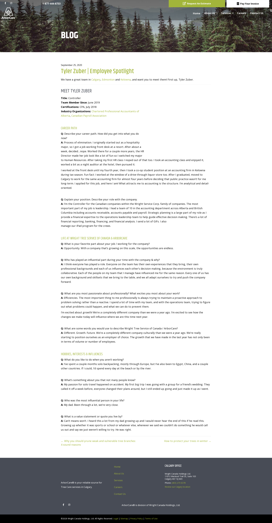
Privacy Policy (136, 518)
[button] (217, 13)
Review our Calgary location (177, 486)
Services (226, 13)
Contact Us (256, 13)
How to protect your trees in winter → (187, 441)
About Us (209, 13)
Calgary (95, 79)
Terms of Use (151, 518)
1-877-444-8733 (51, 3)
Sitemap (124, 518)
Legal (115, 518)
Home (196, 13)
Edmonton (108, 79)
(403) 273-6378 (179, 482)
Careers (241, 13)
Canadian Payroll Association (88, 115)
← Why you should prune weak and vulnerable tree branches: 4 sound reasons (98, 442)
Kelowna (126, 79)
